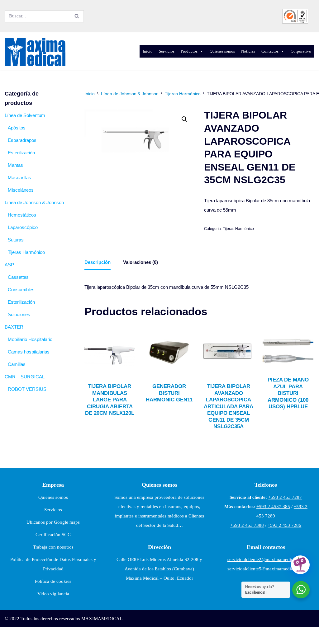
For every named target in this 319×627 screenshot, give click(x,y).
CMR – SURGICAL (25, 376)
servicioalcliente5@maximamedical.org (265, 568)
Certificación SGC (53, 534)
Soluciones (19, 314)
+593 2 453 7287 (285, 497)
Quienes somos (222, 51)
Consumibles (21, 289)
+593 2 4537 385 (273, 506)
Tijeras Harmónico (26, 252)
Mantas (15, 165)
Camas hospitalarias (29, 351)
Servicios (166, 51)
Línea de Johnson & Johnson (34, 202)
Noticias (248, 51)
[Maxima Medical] (35, 52)
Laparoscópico (23, 227)
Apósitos (17, 127)
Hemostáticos (22, 215)
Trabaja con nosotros (53, 547)
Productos (189, 51)
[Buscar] (77, 16)
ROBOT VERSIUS (27, 389)
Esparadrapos (22, 140)
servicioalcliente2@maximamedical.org (265, 559)
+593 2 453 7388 (247, 525)
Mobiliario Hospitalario (30, 339)
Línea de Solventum (25, 115)
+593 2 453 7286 (284, 525)
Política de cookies (53, 581)
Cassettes (18, 277)
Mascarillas (19, 177)
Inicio (148, 51)
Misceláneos (21, 190)
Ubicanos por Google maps (53, 522)
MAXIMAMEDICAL (101, 618)
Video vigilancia (53, 593)
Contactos (270, 51)
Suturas (16, 239)
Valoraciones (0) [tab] (140, 262)
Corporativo (301, 51)
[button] (184, 119)
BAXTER (14, 327)
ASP (9, 264)
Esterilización (21, 152)
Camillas (17, 364)
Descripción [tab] (97, 262)
